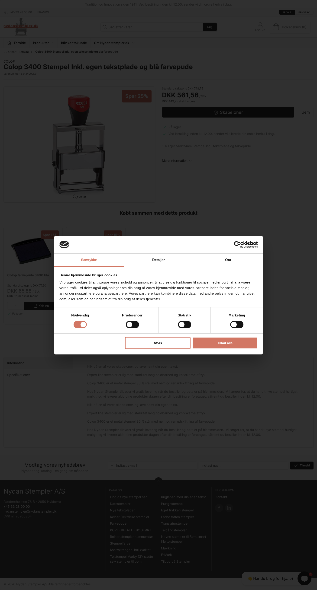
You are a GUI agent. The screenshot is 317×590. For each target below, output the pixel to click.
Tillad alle (225, 343)
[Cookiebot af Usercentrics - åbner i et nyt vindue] (237, 244)
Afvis (158, 343)
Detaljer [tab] (158, 260)
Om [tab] (228, 260)
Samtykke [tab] (89, 260)
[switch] (132, 324)
